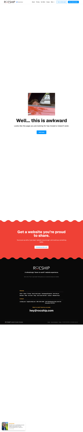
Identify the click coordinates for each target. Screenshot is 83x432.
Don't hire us (56, 293)
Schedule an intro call (41, 247)
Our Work (43, 2)
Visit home (41, 132)
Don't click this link (42, 295)
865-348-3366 (40, 301)
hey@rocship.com (31, 301)
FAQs (26, 295)
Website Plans (56, 295)
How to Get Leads (62, 2)
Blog (35, 295)
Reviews (22, 295)
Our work (30, 295)
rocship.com (23, 301)
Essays (48, 2)
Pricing (37, 2)
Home (21, 293)
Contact (50, 295)
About (33, 2)
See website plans (73, 2)
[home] (9, 2)
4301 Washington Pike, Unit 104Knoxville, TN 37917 (53, 302)
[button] (52, 2)
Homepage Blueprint (47, 293)
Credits (48, 322)
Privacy (60, 322)
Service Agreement (54, 322)
